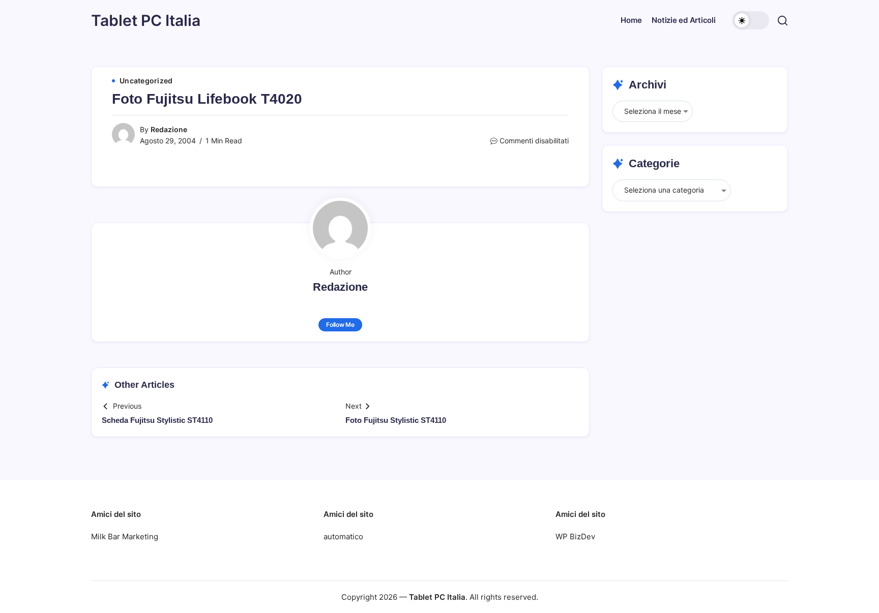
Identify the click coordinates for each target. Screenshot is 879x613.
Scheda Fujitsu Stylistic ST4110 (157, 420)
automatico (343, 536)
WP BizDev (575, 536)
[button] (750, 20)
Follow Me (340, 324)
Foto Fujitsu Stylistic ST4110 (395, 420)
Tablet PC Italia (145, 20)
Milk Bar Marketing (124, 536)
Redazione (169, 129)
